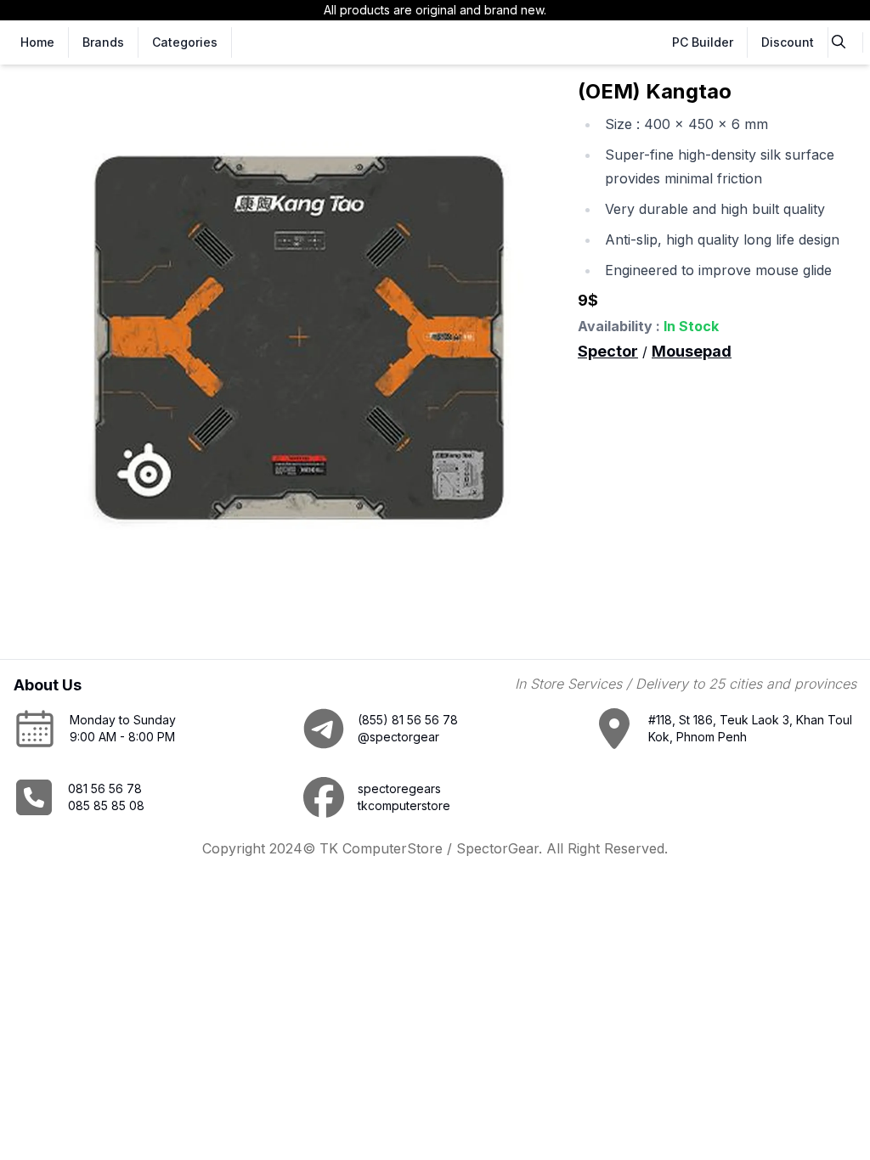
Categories (185, 42)
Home (37, 42)
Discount (787, 42)
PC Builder (702, 42)
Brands (103, 42)
